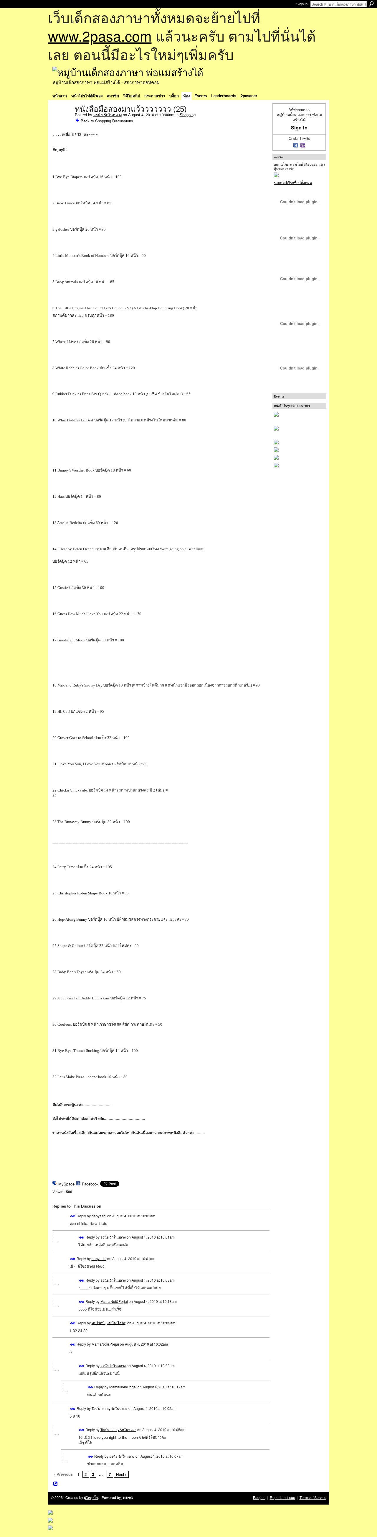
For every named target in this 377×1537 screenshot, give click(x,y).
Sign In (301, 4)
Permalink (73, 1216)
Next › (121, 1474)
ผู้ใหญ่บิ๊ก (91, 1497)
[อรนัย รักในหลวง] (61, 121)
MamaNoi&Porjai (114, 1301)
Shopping (188, 114)
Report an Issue (282, 1497)
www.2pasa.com (100, 35)
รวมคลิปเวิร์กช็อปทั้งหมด (293, 182)
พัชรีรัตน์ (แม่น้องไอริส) (109, 1322)
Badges (259, 1497)
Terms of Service (313, 1497)
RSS (55, 1484)
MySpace (66, 1184)
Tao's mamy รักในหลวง (110, 1407)
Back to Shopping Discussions (107, 121)
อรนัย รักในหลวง (107, 114)
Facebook (90, 1184)
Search (371, 3)
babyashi (99, 1215)
